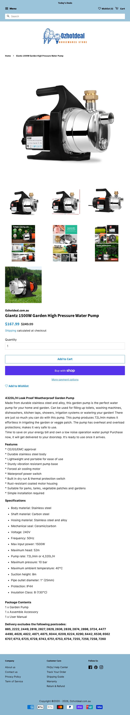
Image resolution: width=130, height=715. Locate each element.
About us (10, 667)
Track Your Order (56, 671)
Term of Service (14, 681)
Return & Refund (56, 686)
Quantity (11, 339)
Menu (12, 8)
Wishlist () (107, 8)
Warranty (52, 681)
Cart (122, 8)
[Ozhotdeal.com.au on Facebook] (90, 667)
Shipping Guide (55, 676)
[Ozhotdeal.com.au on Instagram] (101, 667)
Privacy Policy (13, 676)
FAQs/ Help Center (57, 667)
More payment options (65, 379)
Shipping (10, 330)
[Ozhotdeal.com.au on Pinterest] (96, 667)
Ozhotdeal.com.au (80, 701)
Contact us (11, 671)
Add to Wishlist (18, 386)
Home (8, 55)
